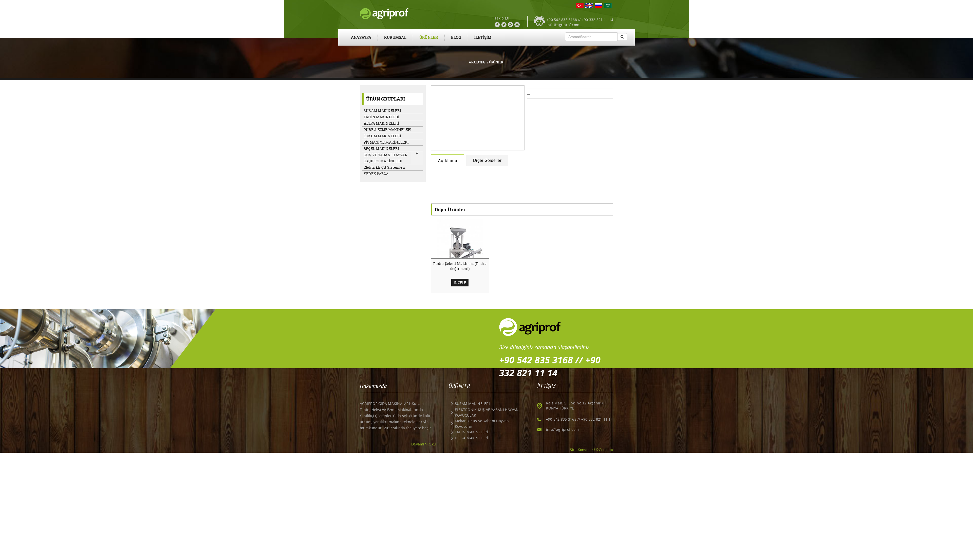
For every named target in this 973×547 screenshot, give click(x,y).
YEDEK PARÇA (376, 173)
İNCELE (460, 282)
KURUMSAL (395, 37)
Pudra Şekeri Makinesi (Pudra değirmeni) (459, 266)
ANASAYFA (361, 37)
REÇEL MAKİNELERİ (381, 148)
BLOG (456, 37)
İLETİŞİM (483, 37)
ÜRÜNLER (428, 37)
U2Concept (603, 449)
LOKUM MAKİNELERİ (382, 135)
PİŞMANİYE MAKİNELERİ (386, 142)
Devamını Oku (423, 444)
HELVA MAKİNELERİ (381, 123)
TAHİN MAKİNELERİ (381, 116)
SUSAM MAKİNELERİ (382, 110)
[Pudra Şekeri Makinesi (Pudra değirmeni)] (460, 250)
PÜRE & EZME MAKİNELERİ (387, 129)
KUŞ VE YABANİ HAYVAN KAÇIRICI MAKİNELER (386, 157)
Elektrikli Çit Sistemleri (384, 167)
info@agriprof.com (563, 24)
